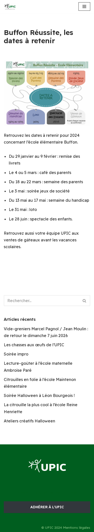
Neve (22, 492)
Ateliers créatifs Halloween (29, 420)
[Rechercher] (84, 300)
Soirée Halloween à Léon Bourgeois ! (39, 395)
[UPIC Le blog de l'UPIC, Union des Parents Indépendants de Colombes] (10, 6)
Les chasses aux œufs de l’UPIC (34, 344)
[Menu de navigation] (84, 6)
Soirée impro (16, 354)
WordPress (66, 492)
